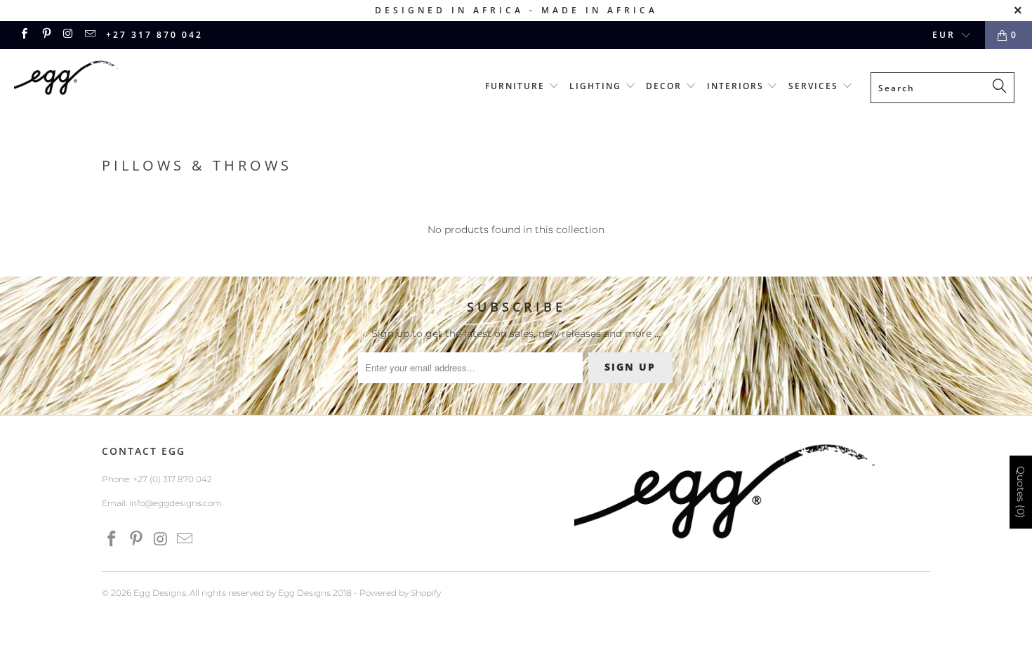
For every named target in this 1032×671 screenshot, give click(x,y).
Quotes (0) (1020, 492)
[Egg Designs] (89, 80)
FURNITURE (516, 86)
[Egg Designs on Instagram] (68, 34)
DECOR (665, 86)
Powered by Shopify (400, 592)
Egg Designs (159, 592)
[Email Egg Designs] (89, 34)
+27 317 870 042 (154, 35)
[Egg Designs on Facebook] (23, 34)
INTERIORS (737, 86)
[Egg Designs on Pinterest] (45, 34)
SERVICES (815, 86)
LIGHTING (597, 86)
